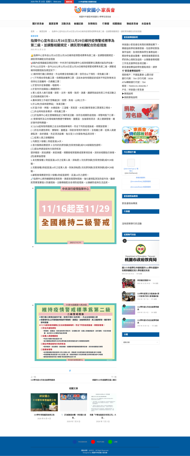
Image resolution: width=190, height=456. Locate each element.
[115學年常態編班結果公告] (44, 402)
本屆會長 (146, 23)
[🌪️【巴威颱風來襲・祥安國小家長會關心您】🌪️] (73, 402)
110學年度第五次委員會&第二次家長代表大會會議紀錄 (148, 295)
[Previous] (125, 220)
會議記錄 (78, 23)
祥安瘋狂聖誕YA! (144, 280)
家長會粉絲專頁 (129, 203)
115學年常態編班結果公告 (44, 415)
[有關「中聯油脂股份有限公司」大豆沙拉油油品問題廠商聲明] (102, 402)
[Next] (155, 220)
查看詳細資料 (140, 177)
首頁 (32, 31)
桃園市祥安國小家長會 (99, 452)
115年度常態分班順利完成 (87, 2)
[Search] (158, 24)
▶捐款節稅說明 (129, 97)
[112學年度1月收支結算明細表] (128, 310)
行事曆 (105, 23)
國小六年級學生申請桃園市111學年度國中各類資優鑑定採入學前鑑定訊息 (140, 269)
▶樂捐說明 (127, 93)
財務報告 (92, 23)
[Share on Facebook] (73, 370)
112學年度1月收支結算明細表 (148, 308)
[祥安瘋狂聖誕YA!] (128, 283)
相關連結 (117, 23)
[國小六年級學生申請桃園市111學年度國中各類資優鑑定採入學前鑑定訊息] (140, 252)
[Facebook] (155, 2)
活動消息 (66, 23)
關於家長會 (38, 23)
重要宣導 (53, 23)
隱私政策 (84, 450)
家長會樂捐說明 (132, 71)
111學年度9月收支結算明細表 (148, 321)
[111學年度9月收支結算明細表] (128, 323)
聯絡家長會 (132, 23)
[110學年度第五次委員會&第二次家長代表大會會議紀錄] (128, 296)
